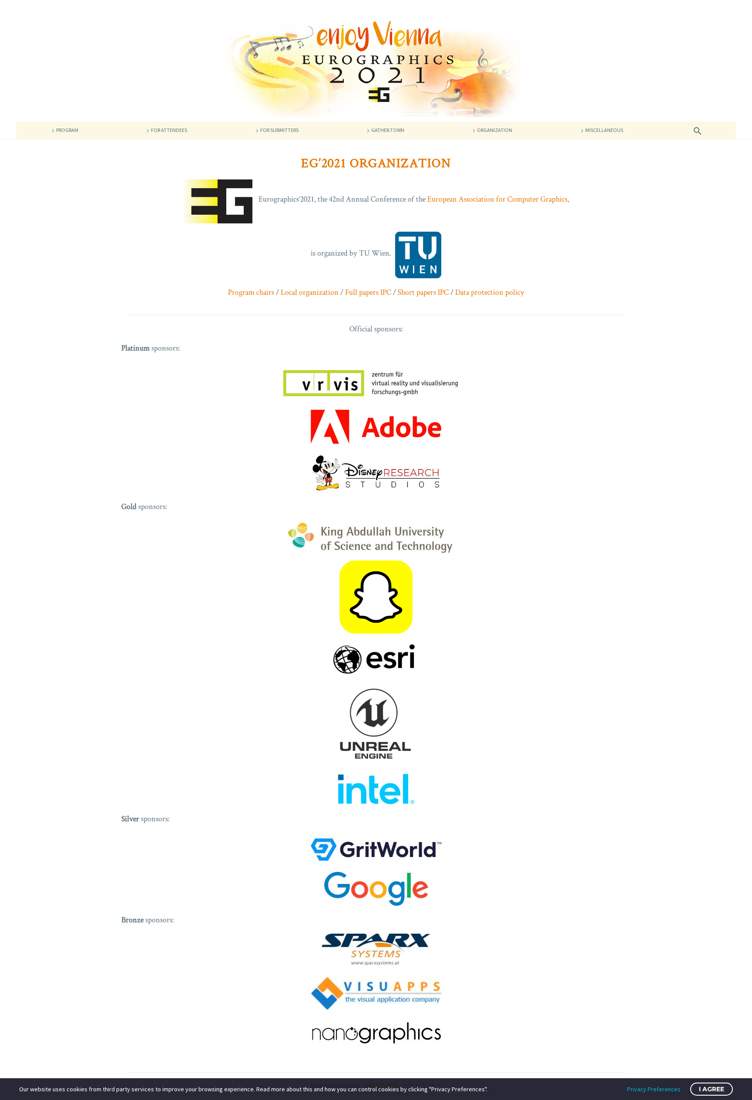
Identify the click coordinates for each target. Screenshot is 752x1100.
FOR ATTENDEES (169, 130)
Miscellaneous (604, 130)
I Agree (711, 1089)
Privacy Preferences (654, 1089)
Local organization (310, 292)
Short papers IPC (423, 292)
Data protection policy (489, 292)
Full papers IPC (368, 292)
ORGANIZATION (494, 130)
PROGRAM (67, 130)
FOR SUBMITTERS (279, 130)
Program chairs (251, 292)
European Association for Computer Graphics (497, 199)
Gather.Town (387, 130)
